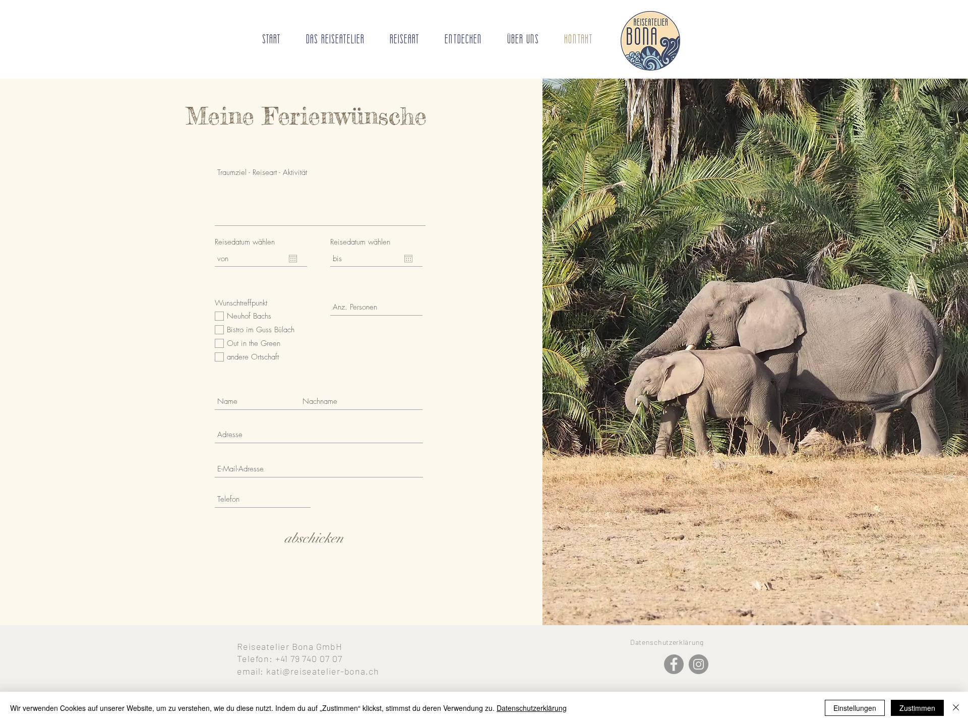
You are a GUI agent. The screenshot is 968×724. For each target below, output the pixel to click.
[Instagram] (698, 664)
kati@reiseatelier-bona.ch (322, 671)
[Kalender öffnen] (293, 259)
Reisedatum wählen (245, 242)
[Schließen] (956, 708)
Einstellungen (854, 708)
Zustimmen (917, 708)
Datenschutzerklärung (532, 708)
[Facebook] (674, 664)
